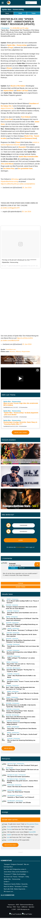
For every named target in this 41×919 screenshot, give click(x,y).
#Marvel (18, 351)
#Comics (12, 351)
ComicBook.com (11, 349)
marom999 (32, 832)
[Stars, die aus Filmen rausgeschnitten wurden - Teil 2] (20, 499)
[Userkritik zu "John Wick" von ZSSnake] (4, 801)
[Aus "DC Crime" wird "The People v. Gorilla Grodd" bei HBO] (4, 733)
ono (8, 837)
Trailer (34, 13)
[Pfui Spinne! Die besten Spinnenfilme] (4, 775)
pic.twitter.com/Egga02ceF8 (10, 208)
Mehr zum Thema (20, 432)
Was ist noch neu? (10, 845)
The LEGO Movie (7, 164)
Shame (9, 68)
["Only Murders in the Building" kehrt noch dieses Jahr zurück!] (4, 645)
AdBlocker (24, 907)
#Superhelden (26, 351)
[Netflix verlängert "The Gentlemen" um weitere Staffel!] (4, 657)
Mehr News (8, 748)
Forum (20, 583)
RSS (14, 907)
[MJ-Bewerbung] (20, 363)
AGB (17, 904)
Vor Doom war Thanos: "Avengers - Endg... (17, 876)
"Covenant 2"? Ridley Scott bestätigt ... (15, 874)
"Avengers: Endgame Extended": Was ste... (17, 864)
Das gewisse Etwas (32, 824)
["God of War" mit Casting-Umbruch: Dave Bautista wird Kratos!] (4, 727)
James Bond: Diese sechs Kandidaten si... (16, 871)
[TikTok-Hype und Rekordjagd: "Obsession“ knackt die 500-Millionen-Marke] (3, 698)
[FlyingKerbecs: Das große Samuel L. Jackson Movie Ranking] (4, 780)
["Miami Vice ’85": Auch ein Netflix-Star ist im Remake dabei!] (4, 692)
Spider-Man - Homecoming (13, 9)
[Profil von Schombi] (4, 565)
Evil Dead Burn (8, 867)
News (7, 13)
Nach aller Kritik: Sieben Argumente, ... (15, 889)
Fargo (11, 47)
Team (18, 907)
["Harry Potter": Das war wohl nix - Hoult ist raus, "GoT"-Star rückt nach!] (3, 663)
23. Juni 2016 (26, 344)
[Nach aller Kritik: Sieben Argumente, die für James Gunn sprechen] (3, 633)
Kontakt (13, 568)
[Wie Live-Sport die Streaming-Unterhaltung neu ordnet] (4, 739)
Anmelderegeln (20, 547)
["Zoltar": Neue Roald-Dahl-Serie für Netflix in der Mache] (4, 674)
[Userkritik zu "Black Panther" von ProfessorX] (4, 796)
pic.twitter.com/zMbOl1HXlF (10, 340)
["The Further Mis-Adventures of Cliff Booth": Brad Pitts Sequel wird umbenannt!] (3, 617)
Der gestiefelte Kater (25, 168)
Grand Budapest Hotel (28, 138)
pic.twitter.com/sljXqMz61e (26, 184)
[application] (20, 378)
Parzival (9, 829)
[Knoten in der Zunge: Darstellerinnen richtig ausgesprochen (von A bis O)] (20, 454)
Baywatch (22, 147)
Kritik (20, 13)
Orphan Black (8, 90)
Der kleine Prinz (9, 168)
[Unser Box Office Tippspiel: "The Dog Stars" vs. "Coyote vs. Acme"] (3, 669)
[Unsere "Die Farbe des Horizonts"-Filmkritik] (4, 785)
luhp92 (9, 834)
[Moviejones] (8, 4)
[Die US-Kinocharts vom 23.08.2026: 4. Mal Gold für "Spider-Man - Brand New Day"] (3, 704)
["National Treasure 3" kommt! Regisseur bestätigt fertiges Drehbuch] (3, 722)
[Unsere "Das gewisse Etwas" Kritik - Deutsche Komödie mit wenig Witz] (3, 710)
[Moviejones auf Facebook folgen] (15, 914)
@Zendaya (15, 179)
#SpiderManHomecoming (9, 181)
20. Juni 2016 (26, 187)
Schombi (12, 563)
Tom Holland (25, 117)
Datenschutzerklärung (26, 904)
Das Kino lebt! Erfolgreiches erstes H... (15, 869)
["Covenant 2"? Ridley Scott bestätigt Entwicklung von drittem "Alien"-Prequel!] (3, 623)
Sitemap (9, 907)
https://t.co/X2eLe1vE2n (25, 338)
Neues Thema (20, 587)
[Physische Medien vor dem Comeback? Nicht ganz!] (4, 764)
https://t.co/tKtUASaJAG (9, 184)
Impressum (11, 904)
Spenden (31, 907)
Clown (18, 142)
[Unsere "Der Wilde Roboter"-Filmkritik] (4, 790)
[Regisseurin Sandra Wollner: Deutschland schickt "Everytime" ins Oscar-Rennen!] (3, 639)
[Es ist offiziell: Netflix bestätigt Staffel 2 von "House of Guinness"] (3, 600)
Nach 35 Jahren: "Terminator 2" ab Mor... (16, 886)
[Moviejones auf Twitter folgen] (27, 914)
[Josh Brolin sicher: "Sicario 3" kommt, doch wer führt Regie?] (4, 680)
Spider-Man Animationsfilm (28, 156)
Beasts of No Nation (18, 86)
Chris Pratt (8, 119)
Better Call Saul (22, 90)
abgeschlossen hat (7, 108)
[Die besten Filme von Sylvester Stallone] (20, 476)
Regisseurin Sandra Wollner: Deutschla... (16, 884)
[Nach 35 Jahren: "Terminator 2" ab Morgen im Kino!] (4, 629)
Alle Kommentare (7, 895)
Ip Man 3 (6, 881)
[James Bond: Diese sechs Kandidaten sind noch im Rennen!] (4, 612)
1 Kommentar (5, 28)
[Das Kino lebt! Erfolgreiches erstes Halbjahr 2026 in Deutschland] (3, 651)
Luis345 (9, 840)
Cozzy (9, 826)
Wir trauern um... (9, 891)
